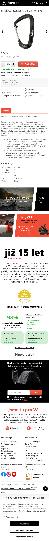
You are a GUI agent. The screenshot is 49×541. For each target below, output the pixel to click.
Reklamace (5, 446)
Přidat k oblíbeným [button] (34, 96)
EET (25, 451)
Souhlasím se (14, 397)
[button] (41, 3)
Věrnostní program (8, 453)
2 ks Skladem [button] (8, 69)
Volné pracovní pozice (33, 453)
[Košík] (46, 3)
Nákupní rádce (7, 456)
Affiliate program (31, 456)
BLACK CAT (14, 82)
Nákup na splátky (8, 458)
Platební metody (7, 451)
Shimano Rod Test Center (34, 460)
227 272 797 (37, 427)
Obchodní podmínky (9, 441)
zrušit (25, 400)
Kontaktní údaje (30, 446)
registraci (15, 57)
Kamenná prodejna (32, 441)
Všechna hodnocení (24, 347)
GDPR (26, 449)
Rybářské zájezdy (31, 458)
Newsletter (28, 444)
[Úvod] (14, 3)
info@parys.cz (16, 428)
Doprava (4, 449)
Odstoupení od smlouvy (10, 444)
